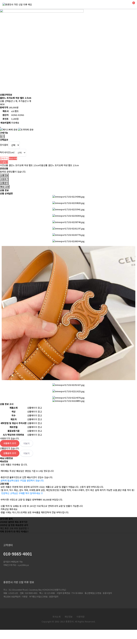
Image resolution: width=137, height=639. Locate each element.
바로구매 (13, 158)
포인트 (6, 118)
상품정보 (4, 175)
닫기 (2, 136)
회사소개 (56, 616)
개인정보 (68, 616)
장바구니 (4, 158)
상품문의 (4, 182)
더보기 (27, 443)
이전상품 (19, 165)
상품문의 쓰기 (9, 453)
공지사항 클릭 (6, 518)
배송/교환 (4, 186)
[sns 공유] (0, 127)
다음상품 (59, 165)
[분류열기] (116, 4)
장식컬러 (4, 144)
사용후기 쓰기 (9, 443)
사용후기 (4, 179)
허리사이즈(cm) (7, 152)
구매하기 (4, 162)
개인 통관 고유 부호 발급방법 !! (14, 528)
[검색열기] (123, 4)
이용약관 (81, 616)
